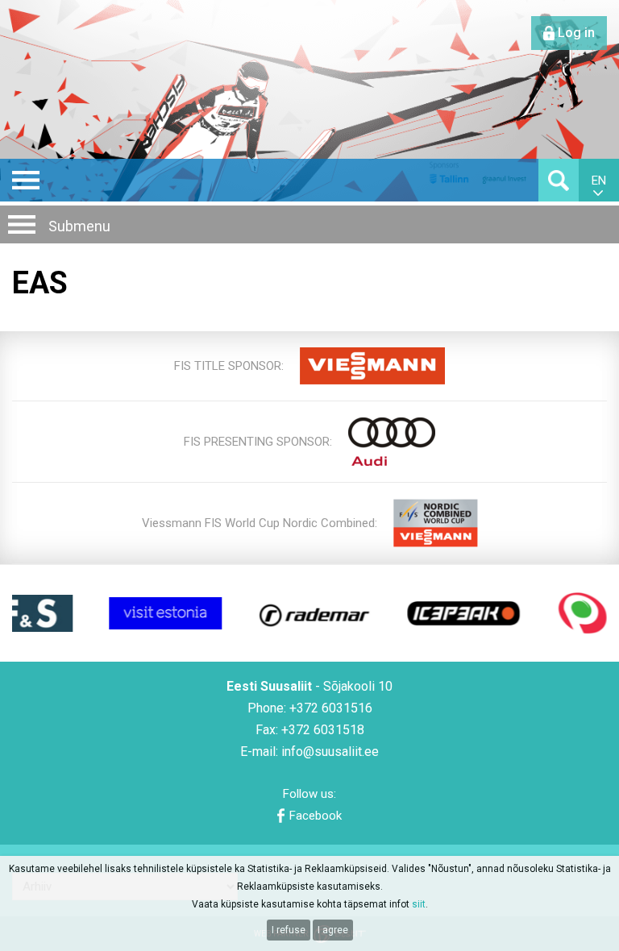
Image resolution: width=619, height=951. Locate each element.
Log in (576, 32)
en (599, 180)
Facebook (315, 815)
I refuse (288, 930)
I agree (333, 930)
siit (419, 904)
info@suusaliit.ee (330, 751)
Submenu (79, 226)
